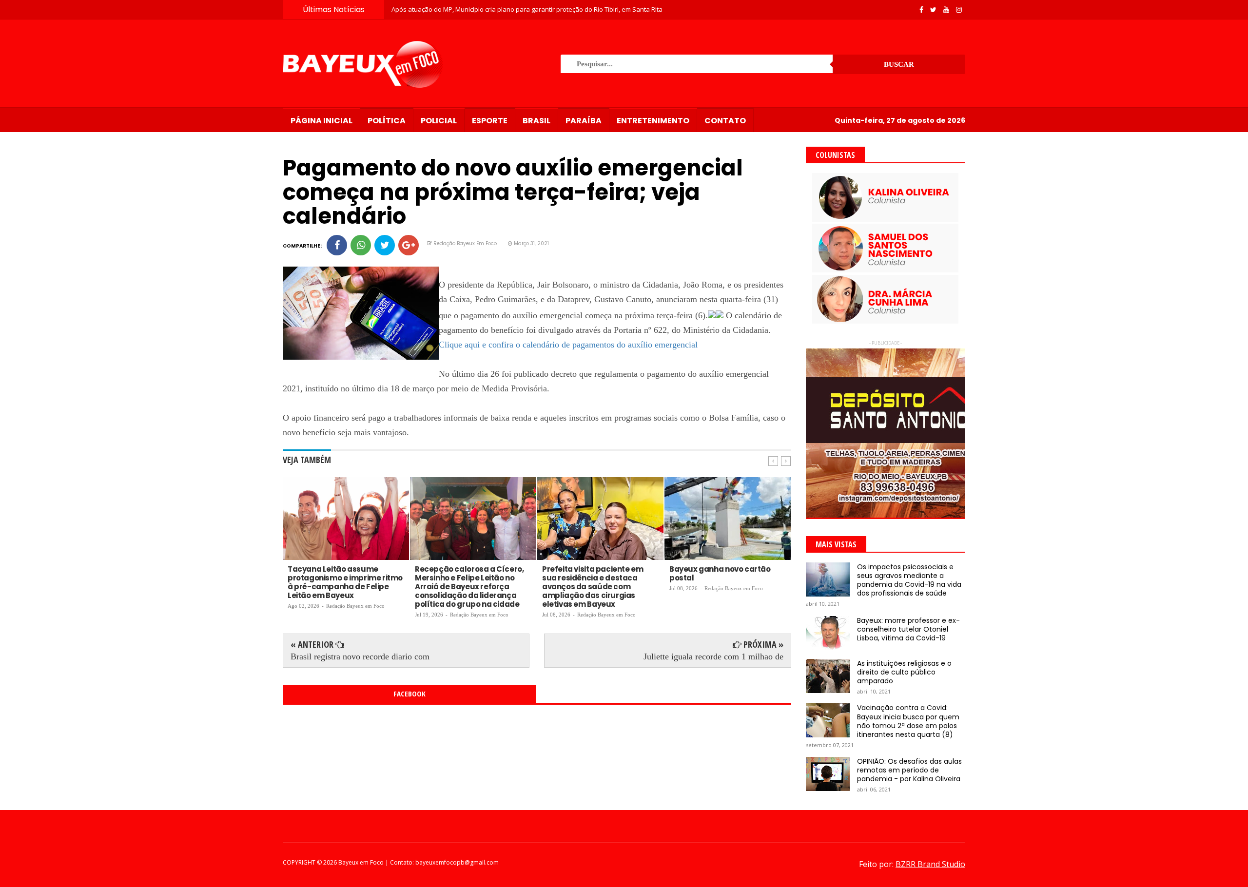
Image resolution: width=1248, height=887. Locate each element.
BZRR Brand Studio (930, 864)
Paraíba (584, 120)
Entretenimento (653, 120)
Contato (725, 120)
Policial (439, 120)
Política (387, 120)
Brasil (536, 120)
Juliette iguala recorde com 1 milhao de (713, 656)
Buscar (899, 64)
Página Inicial (321, 120)
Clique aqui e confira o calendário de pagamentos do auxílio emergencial (568, 344)
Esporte (489, 120)
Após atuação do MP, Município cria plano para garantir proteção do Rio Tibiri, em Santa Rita (527, 9)
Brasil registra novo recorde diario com (360, 656)
